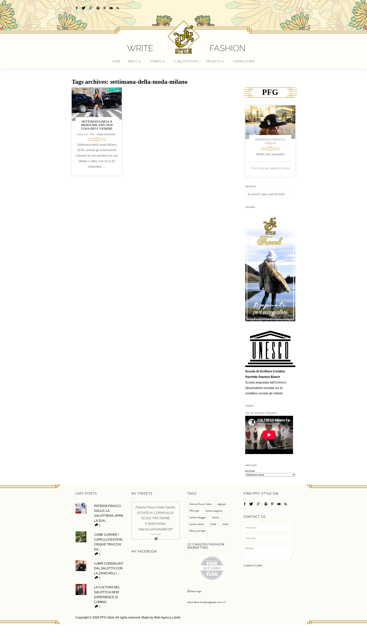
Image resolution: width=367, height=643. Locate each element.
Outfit (213, 524)
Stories (155, 61)
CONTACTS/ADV (244, 61)
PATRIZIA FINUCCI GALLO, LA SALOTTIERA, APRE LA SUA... (108, 513)
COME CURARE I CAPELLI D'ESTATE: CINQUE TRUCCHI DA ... (108, 542)
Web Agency (162, 617)
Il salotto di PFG (186, 61)
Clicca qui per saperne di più (270, 168)
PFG (92, 134)
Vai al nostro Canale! (261, 413)
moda (225, 524)
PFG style (194, 510)
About (132, 61)
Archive (250, 471)
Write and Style (197, 530)
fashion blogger (197, 517)
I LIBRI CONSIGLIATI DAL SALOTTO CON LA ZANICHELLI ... (108, 568)
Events (215, 517)
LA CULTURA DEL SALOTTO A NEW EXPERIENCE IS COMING (107, 595)
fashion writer (196, 524)
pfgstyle (222, 504)
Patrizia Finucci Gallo (270, 141)
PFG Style (107, 617)
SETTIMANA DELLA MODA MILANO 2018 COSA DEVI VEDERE (97, 125)
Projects (213, 61)
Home (116, 61)
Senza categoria (106, 134)
